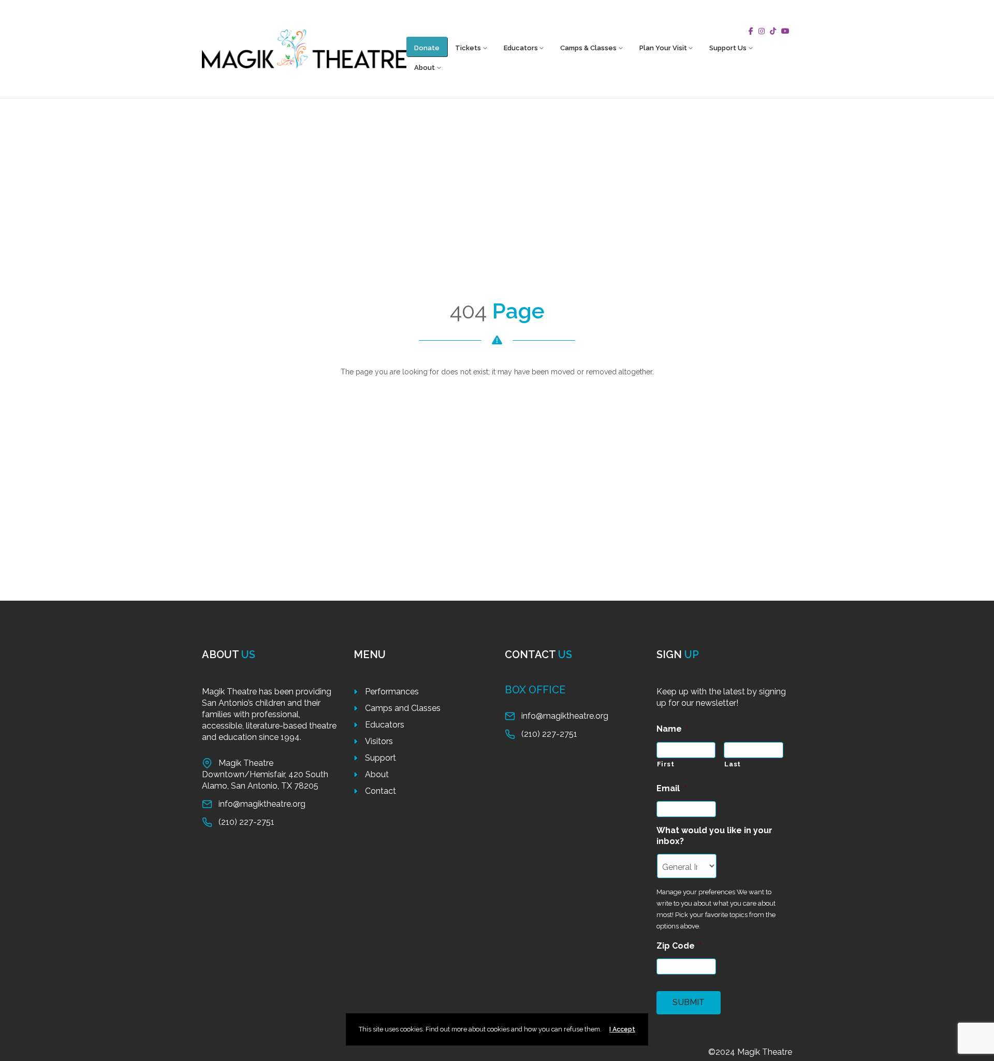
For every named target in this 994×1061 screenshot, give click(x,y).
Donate (427, 48)
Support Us (728, 48)
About (424, 67)
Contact (380, 791)
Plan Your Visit (663, 48)
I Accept (622, 1029)
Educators (521, 48)
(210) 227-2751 (246, 822)
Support (380, 758)
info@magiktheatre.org (261, 804)
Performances (392, 691)
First (666, 764)
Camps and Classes (403, 708)
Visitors (379, 741)
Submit (689, 1002)
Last (732, 764)
